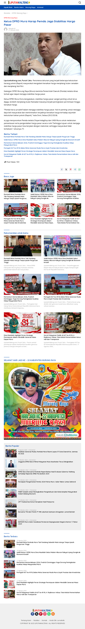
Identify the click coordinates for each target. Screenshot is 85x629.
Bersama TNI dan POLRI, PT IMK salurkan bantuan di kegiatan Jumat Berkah (46, 512)
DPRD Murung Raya (10, 18)
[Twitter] (36, 614)
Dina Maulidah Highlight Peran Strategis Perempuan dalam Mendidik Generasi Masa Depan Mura (39, 151)
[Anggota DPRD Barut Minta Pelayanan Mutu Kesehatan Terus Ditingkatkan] (11, 463)
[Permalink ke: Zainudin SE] (5, 29)
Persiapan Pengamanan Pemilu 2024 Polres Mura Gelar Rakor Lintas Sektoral (47, 482)
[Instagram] (45, 614)
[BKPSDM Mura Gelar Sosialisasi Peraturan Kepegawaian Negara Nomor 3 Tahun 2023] (11, 523)
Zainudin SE (12, 28)
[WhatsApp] (49, 614)
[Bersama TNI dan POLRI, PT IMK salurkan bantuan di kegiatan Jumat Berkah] (11, 513)
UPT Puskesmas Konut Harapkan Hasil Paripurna (36, 502)
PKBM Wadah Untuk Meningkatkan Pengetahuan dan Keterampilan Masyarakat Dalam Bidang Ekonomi (47, 493)
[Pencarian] (80, 2)
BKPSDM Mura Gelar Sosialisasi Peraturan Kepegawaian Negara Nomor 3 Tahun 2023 (47, 523)
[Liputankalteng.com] (18, 2)
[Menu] (5, 2)
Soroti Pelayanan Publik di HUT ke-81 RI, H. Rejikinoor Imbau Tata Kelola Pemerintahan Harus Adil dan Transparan (41, 155)
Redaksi (36, 620)
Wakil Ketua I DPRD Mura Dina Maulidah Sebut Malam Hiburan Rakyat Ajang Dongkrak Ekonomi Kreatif (42, 140)
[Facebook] (32, 614)
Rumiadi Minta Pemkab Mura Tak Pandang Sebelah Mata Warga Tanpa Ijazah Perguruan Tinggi (39, 137)
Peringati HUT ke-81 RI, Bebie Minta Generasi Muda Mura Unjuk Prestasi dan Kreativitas (36, 148)
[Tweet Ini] (66, 169)
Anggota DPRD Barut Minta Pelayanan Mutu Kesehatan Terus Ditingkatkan (45, 462)
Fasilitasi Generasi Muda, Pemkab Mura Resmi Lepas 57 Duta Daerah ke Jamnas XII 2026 (48, 453)
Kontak (44, 620)
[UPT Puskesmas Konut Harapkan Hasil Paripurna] (11, 503)
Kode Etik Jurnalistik (57, 620)
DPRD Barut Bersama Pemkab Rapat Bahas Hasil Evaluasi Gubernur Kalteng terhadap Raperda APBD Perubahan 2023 (46, 473)
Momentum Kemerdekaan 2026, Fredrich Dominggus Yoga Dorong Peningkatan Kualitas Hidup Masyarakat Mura (39, 144)
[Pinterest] (40, 614)
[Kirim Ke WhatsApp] (79, 169)
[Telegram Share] (75, 169)
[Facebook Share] (61, 169)
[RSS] (53, 614)
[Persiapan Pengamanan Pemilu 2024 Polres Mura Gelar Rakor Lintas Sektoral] (11, 483)
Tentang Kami (26, 620)
